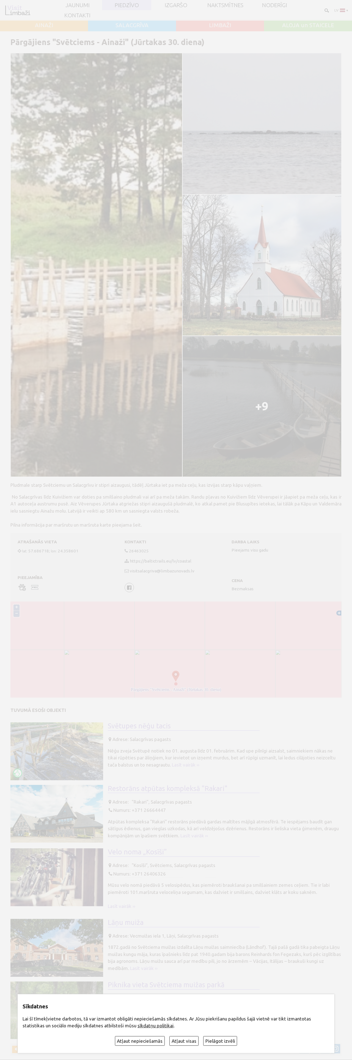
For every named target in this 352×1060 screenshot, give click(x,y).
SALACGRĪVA (132, 25)
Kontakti (77, 15)
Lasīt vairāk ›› (185, 764)
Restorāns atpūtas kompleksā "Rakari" (167, 788)
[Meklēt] (326, 10)
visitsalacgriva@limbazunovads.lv (162, 571)
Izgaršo (176, 5)
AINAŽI (44, 25)
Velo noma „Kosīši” (137, 852)
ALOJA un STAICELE (308, 25)
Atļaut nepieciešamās (140, 1041)
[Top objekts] (17, 773)
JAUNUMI (77, 5)
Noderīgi (274, 5)
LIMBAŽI (220, 25)
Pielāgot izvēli (220, 1041)
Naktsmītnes (225, 5)
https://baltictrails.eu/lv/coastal (160, 561)
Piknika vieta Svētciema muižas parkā (166, 985)
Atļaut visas (184, 1041)
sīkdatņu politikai (156, 1025)
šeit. (137, 524)
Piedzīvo (127, 5)
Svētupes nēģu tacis (139, 726)
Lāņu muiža (126, 922)
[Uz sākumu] (17, 10)
